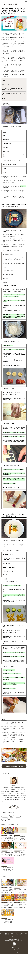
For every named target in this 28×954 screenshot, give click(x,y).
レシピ (11, 816)
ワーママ (18, 816)
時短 (9, 819)
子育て (4, 819)
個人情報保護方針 (16, 934)
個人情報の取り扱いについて (23, 934)
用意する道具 (5, 84)
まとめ (3, 98)
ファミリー (5, 816)
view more (22, 873)
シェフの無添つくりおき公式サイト (14, 766)
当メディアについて (2, 934)
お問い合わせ (7, 934)
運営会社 (12, 934)
